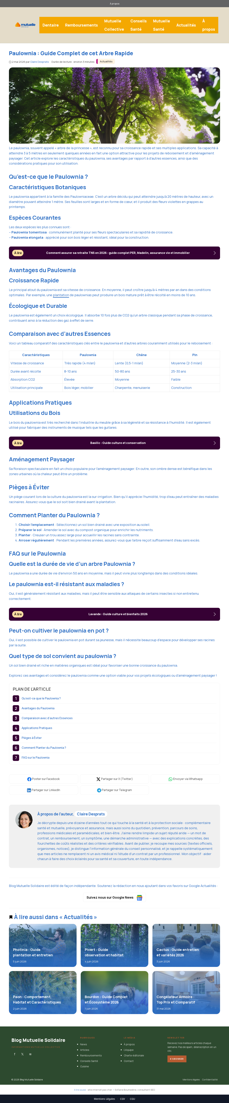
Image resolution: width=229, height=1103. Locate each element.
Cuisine (84, 1066)
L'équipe (129, 1050)
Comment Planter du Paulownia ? (44, 748)
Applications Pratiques (37, 728)
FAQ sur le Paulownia (35, 757)
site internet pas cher (100, 1089)
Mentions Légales (104, 1098)
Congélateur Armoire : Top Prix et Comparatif (175, 1000)
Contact (129, 1061)
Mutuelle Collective (114, 25)
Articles (84, 1050)
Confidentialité (210, 1079)
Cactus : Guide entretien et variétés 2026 (177, 952)
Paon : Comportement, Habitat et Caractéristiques (37, 1000)
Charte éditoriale (134, 1055)
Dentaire (51, 25)
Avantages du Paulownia (38, 708)
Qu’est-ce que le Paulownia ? (41, 698)
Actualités (186, 25)
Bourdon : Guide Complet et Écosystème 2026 (106, 1000)
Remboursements (81, 25)
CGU (132, 1098)
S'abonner (177, 1058)
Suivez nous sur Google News (110, 897)
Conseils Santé (138, 25)
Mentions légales (191, 1079)
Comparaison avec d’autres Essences (47, 718)
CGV (122, 1098)
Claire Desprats (91, 813)
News (83, 1044)
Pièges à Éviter (32, 738)
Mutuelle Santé (161, 25)
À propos (114, 3)
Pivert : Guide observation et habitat (104, 952)
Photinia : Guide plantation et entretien (33, 952)
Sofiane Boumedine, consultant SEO (135, 1089)
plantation (61, 295)
